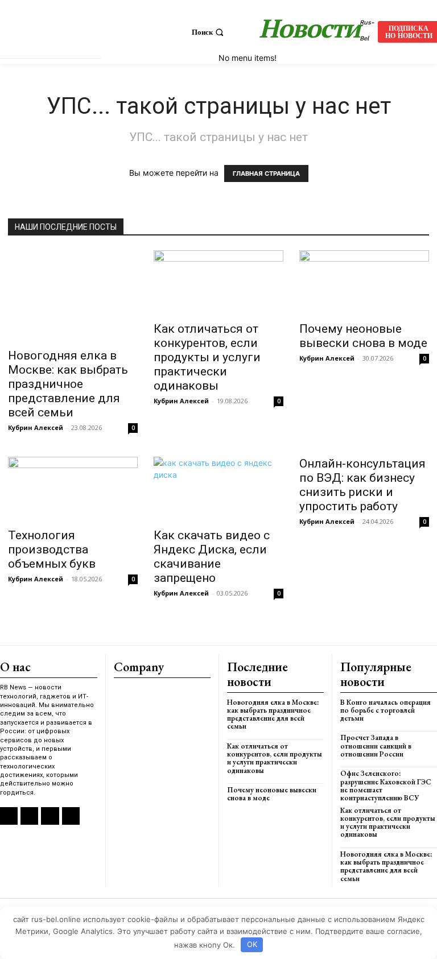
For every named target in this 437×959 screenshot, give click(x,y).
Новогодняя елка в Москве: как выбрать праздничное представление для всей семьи (68, 384)
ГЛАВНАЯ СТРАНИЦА (266, 173)
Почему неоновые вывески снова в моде (363, 336)
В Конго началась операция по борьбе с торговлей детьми (385, 710)
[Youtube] (71, 816)
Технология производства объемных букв (52, 549)
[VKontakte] (29, 816)
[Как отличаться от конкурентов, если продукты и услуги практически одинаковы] (218, 282)
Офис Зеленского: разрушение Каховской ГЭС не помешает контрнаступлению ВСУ (385, 785)
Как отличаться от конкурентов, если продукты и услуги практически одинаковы (207, 357)
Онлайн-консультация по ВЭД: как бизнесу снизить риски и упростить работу (362, 485)
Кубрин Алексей (35, 427)
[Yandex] (50, 816)
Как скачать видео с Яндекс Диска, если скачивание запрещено (212, 556)
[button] (209, 32)
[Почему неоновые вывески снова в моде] (364, 282)
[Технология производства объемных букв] (73, 489)
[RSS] (9, 816)
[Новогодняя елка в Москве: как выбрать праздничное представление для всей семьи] (73, 295)
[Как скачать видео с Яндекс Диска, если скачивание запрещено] (218, 489)
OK (252, 944)
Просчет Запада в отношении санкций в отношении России (375, 746)
